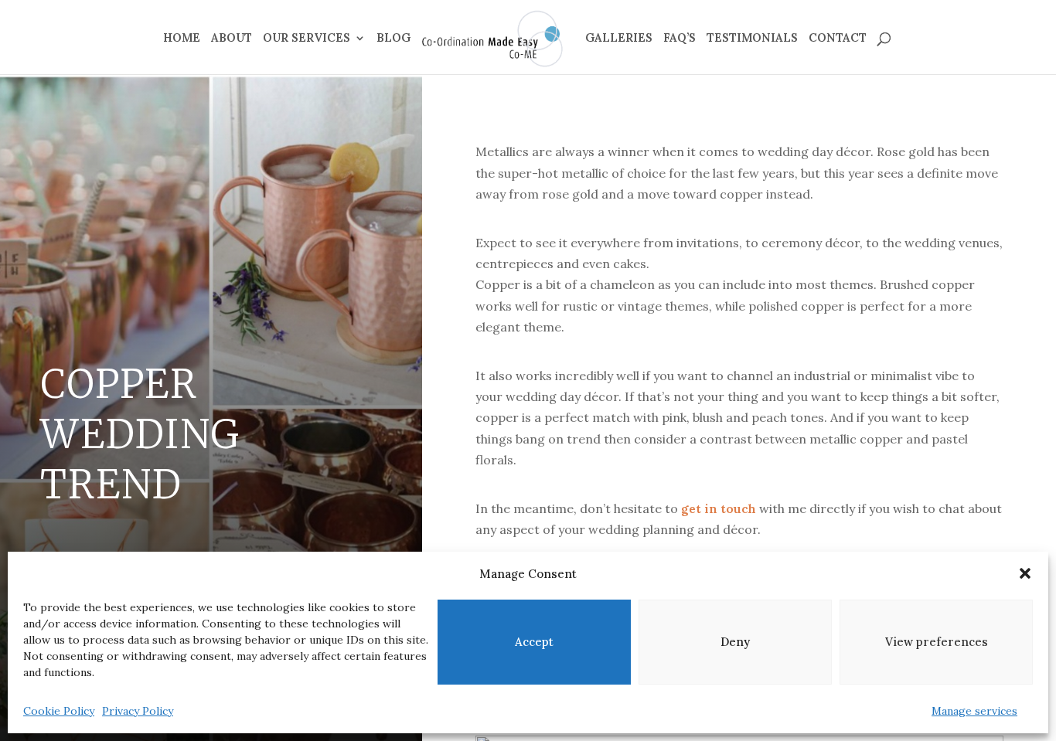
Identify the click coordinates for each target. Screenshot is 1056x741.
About (231, 38)
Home (181, 38)
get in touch (718, 508)
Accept (534, 641)
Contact (838, 38)
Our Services (306, 38)
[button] (1025, 573)
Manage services (974, 711)
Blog (393, 38)
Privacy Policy (137, 711)
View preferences (936, 641)
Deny (735, 641)
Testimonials (752, 38)
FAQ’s (679, 38)
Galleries (618, 38)
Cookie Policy (58, 711)
